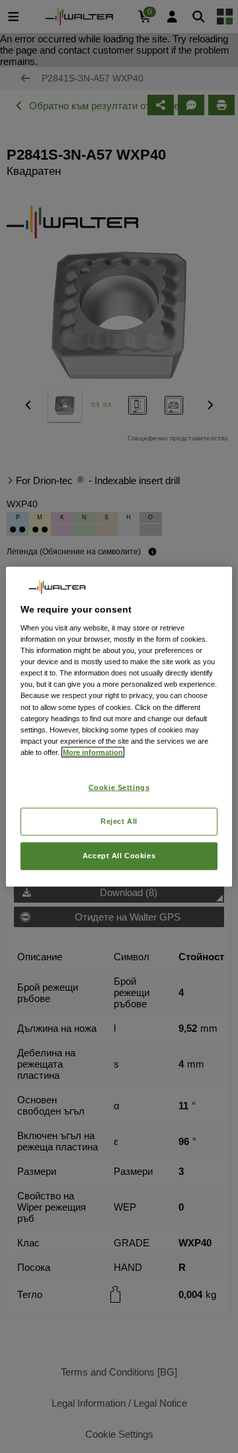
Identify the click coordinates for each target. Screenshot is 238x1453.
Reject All (119, 821)
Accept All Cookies (119, 855)
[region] (119, 727)
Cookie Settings (119, 787)
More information (93, 752)
